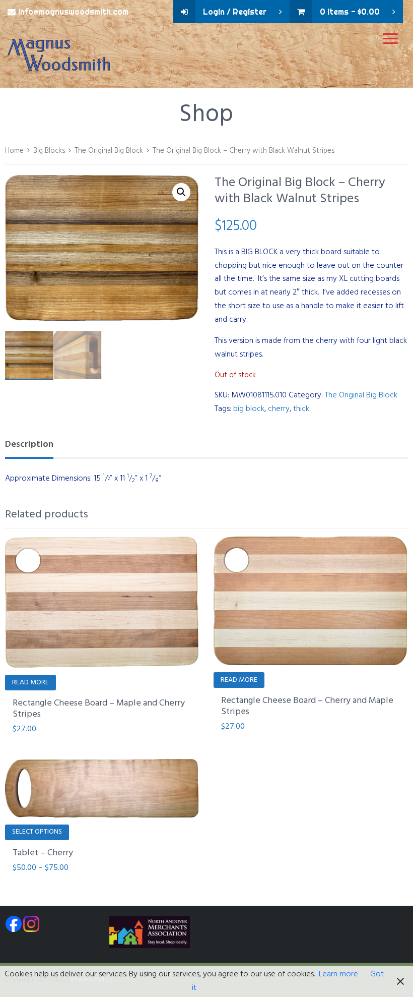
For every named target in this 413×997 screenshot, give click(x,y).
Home (14, 151)
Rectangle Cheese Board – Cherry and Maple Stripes (307, 706)
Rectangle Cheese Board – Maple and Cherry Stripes (99, 709)
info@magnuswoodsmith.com (73, 12)
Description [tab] (29, 444)
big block (248, 409)
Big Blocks (49, 151)
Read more (30, 682)
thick (301, 409)
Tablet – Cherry (43, 853)
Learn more (338, 974)
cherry (279, 409)
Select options (37, 832)
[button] (181, 192)
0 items (350, 12)
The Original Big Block (109, 151)
